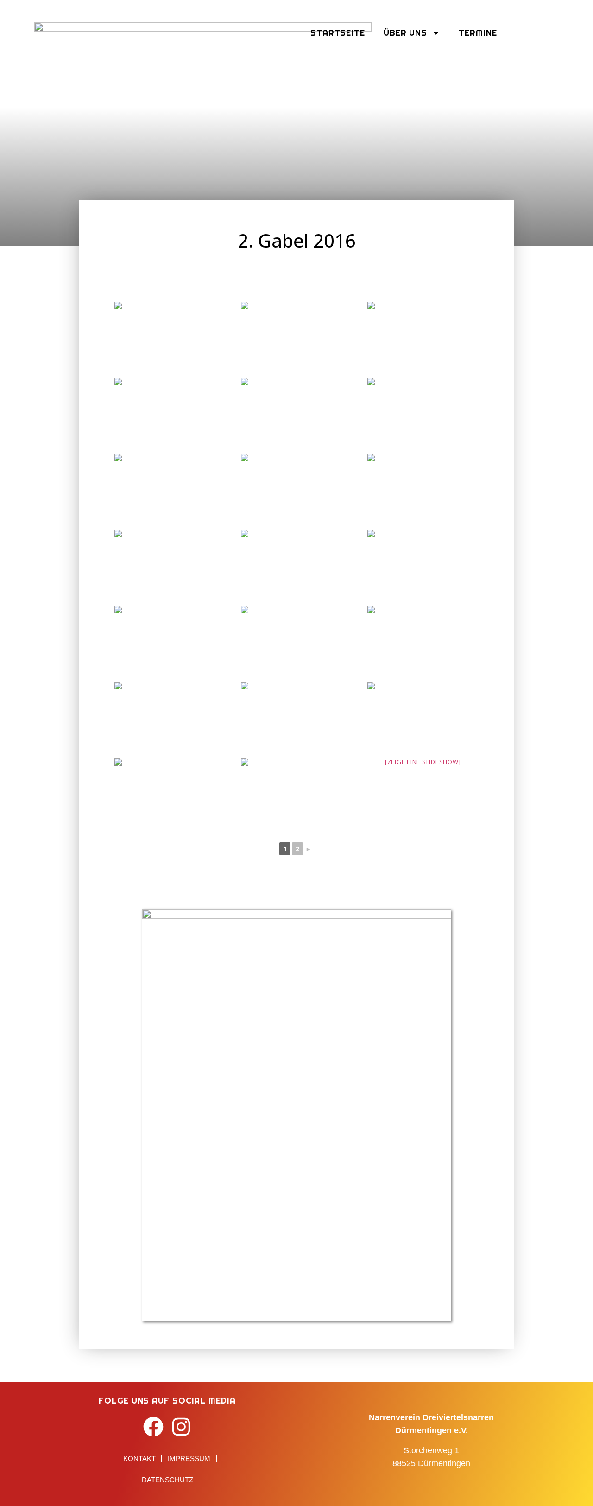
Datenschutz (167, 1480)
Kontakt (139, 1458)
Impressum (189, 1458)
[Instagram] (181, 1426)
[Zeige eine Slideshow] (423, 762)
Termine (478, 32)
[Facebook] (153, 1426)
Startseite (337, 32)
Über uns (405, 32)
